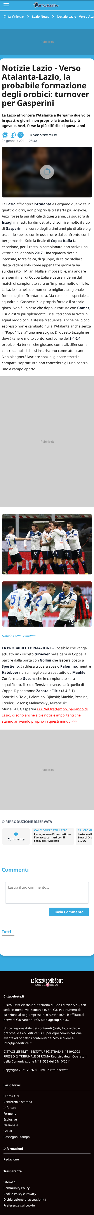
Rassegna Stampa (16, 1137)
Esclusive (10, 1119)
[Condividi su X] (20, 135)
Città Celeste (13, 16)
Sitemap (9, 1182)
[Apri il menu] (6, 5)
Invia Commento (69, 912)
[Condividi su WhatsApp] (5, 135)
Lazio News (40, 16)
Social (7, 1131)
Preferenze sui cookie (19, 1205)
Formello (9, 1113)
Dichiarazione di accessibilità (24, 1199)
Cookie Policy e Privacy (19, 1194)
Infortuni (10, 1107)
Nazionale (10, 1125)
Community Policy (16, 1188)
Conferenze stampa (17, 1102)
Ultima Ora (11, 1096)
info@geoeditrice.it (17, 1043)
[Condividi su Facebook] (13, 135)
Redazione (11, 1159)
